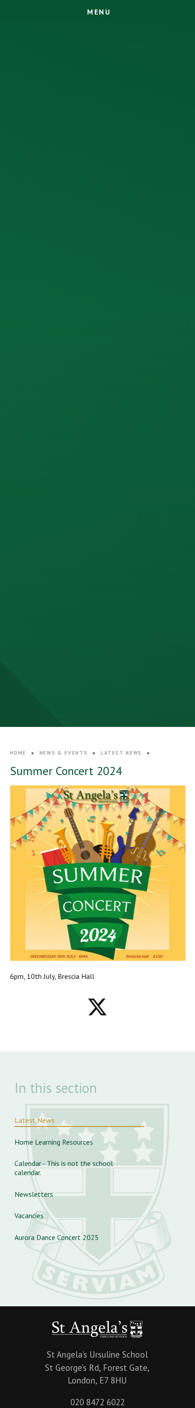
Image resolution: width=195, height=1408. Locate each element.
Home (18, 753)
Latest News (121, 753)
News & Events (63, 753)
